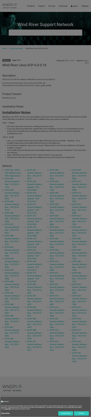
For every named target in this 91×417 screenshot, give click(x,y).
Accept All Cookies (65, 413)
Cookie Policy (8, 408)
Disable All (81, 413)
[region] (45, 406)
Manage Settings (5, 413)
